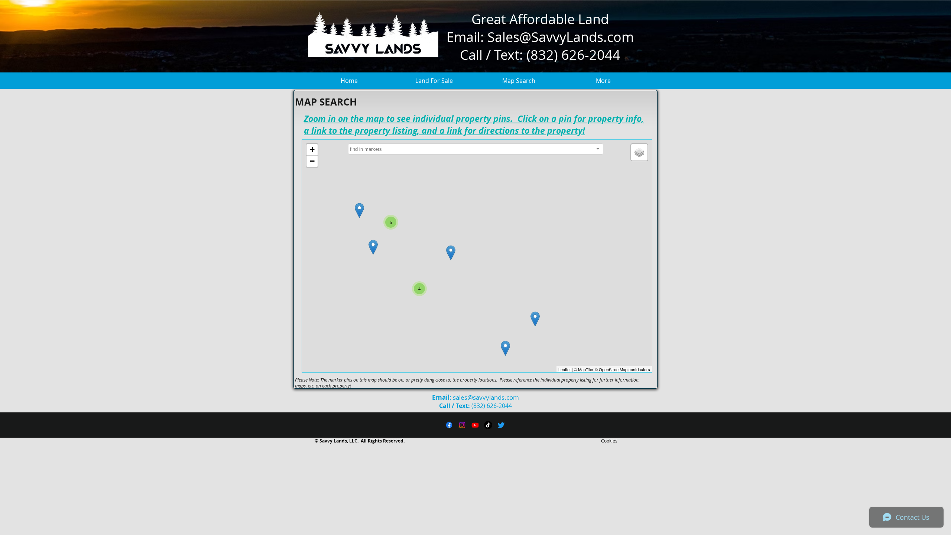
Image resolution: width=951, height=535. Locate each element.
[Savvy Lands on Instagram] (462, 425)
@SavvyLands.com (576, 37)
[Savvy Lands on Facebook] (449, 425)
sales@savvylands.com (486, 397)
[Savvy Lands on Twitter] (501, 425)
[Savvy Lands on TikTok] (488, 425)
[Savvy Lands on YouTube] (475, 425)
